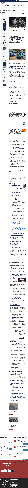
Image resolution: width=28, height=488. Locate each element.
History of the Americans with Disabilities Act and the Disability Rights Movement (17, 348)
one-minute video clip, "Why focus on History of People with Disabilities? (17, 66)
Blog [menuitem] (21, 5)
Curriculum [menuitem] (14, 5)
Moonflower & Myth (16, 41)
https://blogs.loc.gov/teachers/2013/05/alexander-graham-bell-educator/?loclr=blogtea (17, 400)
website (12, 39)
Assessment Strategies (4, 43)
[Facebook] (25, 13)
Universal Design (4, 20)
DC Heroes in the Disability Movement (19, 146)
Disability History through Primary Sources (4, 23)
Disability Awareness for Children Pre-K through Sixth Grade (17, 236)
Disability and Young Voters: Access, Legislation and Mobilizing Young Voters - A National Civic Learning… (22, 447)
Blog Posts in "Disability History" (16, 316)
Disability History (12, 380)
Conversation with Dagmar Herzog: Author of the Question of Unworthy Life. (22, 441)
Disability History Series (18, 341)
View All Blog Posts (3, 457)
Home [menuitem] (2, 5)
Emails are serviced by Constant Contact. (9, 475)
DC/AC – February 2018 (21, 337)
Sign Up (12, 470)
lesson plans (18, 39)
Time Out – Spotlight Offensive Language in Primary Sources (17, 80)
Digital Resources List (14, 322)
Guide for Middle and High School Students (14, 74)
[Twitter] (27, 13)
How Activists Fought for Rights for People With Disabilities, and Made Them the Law (17, 33)
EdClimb (22, 271)
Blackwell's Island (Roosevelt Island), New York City (18, 344)
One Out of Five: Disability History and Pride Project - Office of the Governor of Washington (17, 142)
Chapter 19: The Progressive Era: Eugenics (15, 156)
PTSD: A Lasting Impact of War (16, 192)
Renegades (11, 272)
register (23, 219)
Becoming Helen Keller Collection (14, 307)
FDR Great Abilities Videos (15, 147)
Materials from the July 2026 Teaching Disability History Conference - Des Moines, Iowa (22, 457)
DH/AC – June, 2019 (21, 335)
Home (1, 13)
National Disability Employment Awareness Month (19, 189)
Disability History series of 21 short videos (15, 305)
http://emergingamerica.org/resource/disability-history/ (17, 379)
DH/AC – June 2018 (21, 336)
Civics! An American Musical (13, 278)
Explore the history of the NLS (17, 204)
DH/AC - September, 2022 (22, 333)
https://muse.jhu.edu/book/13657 (15, 391)
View (11, 414)
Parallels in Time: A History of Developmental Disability (15, 44)
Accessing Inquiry (5, 13)
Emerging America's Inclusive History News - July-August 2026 (4, 453)
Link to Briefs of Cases (16, 285)
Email (2, 469)
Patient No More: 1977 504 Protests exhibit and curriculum (17, 350)
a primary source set (21, 360)
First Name (5, 469)
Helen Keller (16, 198)
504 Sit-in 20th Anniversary (13, 351)
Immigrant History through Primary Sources (4, 32)
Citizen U (11, 153)
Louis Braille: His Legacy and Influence (18, 206)
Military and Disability (14, 342)
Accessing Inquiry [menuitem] (17, 6)
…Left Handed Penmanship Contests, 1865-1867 (19, 212)
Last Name (9, 469)
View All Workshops (17, 464)
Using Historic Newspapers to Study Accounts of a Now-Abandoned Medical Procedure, (18, 209)
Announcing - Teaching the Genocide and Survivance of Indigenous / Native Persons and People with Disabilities (4, 447)
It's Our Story (11, 353)
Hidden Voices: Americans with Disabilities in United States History (14, 130)
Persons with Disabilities (13, 268)
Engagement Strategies (4, 40)
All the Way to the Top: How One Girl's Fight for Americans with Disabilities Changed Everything (17, 275)
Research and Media (4, 45)
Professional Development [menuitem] (8, 6)
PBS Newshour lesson (13, 154)
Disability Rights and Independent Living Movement (16, 250)
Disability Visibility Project (13, 356)
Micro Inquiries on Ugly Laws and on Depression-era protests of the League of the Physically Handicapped (17, 271)
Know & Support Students (4, 36)
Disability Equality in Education (14, 112)
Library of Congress (17, 68)
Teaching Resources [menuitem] (24, 5)
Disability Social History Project (14, 121)
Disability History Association (13, 320)
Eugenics (16, 196)
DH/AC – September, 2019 (22, 334)
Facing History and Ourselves (13, 149)
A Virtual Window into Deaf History (16, 194)
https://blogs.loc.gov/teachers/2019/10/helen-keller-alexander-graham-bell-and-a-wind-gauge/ (17, 394)
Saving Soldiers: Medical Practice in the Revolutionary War (17, 366)
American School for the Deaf (13, 352)
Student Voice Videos (14, 362)
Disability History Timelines (15, 77)
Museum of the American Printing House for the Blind (18, 249)
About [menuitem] (5, 5)
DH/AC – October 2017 (21, 338)
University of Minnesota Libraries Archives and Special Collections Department (18, 247)
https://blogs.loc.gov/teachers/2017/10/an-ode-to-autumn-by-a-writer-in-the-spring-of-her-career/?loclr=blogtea (17, 397)
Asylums (16, 199)
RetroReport (12, 296)
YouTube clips (19, 355)
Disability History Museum (13, 144)
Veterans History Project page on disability (17, 190)
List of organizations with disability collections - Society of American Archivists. (18, 255)
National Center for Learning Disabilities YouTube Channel (17, 303)
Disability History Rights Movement (16, 343)
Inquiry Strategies (4, 38)
